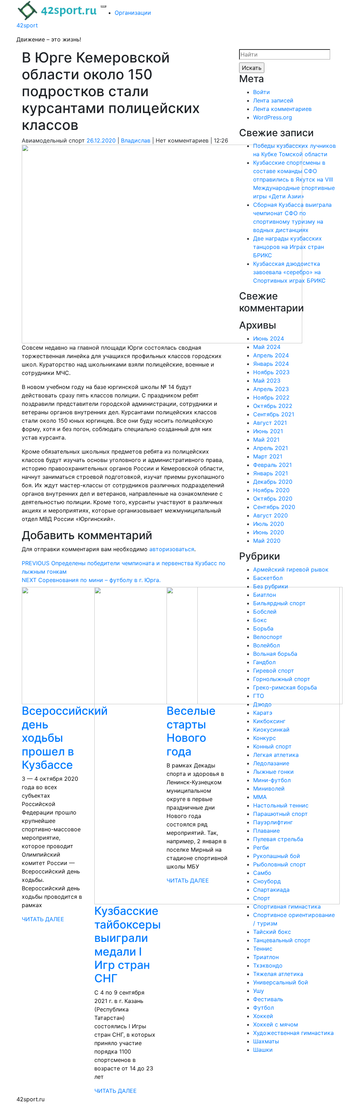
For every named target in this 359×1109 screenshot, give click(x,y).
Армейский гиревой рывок (290, 569)
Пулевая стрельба (278, 839)
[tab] (103, 6)
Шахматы (266, 1041)
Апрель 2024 (271, 355)
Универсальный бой (280, 982)
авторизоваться (171, 549)
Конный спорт (272, 746)
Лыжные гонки (273, 771)
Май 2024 (266, 346)
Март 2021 (267, 456)
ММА (260, 796)
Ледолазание (271, 763)
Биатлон (264, 594)
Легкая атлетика (276, 754)
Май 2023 (266, 380)
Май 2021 (266, 439)
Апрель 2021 (270, 447)
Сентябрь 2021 (273, 414)
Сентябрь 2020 (274, 506)
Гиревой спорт (273, 670)
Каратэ (262, 712)
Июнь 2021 (268, 431)
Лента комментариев (282, 108)
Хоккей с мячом (275, 1024)
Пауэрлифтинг (273, 822)
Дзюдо (262, 704)
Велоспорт (268, 636)
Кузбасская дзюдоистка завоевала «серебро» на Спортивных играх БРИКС (289, 272)
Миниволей (269, 788)
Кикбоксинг (269, 721)
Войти (261, 91)
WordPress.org (272, 117)
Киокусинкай (271, 729)
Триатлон (266, 957)
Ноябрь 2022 (271, 397)
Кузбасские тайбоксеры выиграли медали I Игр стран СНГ (127, 944)
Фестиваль (268, 999)
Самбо (262, 872)
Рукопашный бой (276, 855)
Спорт (261, 898)
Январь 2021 (270, 473)
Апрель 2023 (271, 388)
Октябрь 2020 (272, 498)
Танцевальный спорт (282, 940)
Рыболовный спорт (279, 864)
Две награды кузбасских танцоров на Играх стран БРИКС (288, 247)
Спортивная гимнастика (287, 906)
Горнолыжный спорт (281, 678)
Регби (261, 847)
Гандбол (264, 662)
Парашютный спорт (280, 813)
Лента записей (273, 100)
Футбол (263, 1007)
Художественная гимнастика (293, 1032)
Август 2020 (270, 515)
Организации (133, 12)
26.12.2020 (101, 140)
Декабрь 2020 (272, 481)
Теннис (262, 948)
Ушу (258, 990)
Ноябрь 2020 (271, 490)
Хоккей (263, 1015)
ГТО (258, 695)
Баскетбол (268, 577)
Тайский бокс (272, 931)
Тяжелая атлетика (278, 973)
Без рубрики (270, 586)
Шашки (263, 1049)
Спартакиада (271, 889)
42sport (27, 25)
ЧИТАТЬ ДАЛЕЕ (43, 919)
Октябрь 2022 (272, 405)
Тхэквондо (268, 965)
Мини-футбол (272, 780)
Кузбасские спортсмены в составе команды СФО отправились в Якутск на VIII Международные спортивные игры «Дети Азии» (294, 179)
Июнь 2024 (268, 338)
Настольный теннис (281, 805)
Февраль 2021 (272, 464)
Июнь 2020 (268, 532)
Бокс (260, 619)
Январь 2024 (271, 363)
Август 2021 (270, 422)
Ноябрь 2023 (271, 372)
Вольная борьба (275, 653)
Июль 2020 (268, 523)
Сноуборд (267, 881)
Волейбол (266, 645)
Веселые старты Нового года (191, 731)
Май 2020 (266, 540)
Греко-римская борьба (285, 687)
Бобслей (265, 611)
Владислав (135, 140)
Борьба (263, 628)
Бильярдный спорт (279, 603)
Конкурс (264, 737)
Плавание (266, 830)
